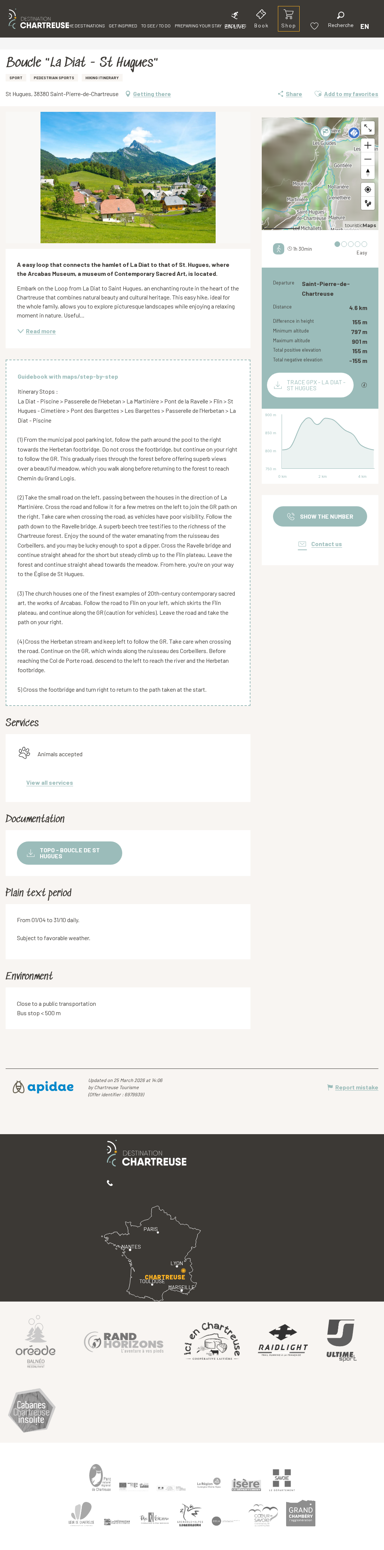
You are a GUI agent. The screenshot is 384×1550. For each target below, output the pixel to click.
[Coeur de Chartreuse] (81, 1514)
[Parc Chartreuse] (100, 1477)
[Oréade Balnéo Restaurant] (36, 1341)
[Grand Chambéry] (301, 1512)
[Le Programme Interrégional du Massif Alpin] (134, 1486)
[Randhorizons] (123, 1340)
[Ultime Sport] (341, 1340)
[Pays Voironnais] (154, 1519)
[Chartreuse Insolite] (32, 1411)
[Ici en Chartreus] (212, 1341)
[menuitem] (39, 19)
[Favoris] (315, 26)
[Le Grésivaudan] (117, 1522)
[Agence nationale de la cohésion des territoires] (171, 1488)
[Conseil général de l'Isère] (246, 1485)
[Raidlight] (283, 1341)
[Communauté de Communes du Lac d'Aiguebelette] (225, 1521)
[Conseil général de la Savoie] (282, 1480)
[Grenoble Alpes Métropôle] (190, 1515)
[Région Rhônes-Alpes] (209, 1482)
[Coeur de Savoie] (263, 1515)
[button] (341, 21)
